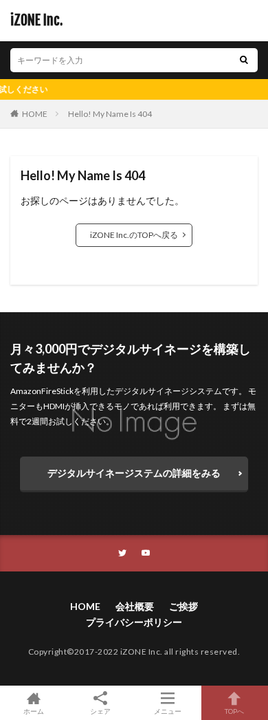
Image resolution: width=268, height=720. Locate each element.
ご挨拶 (183, 606)
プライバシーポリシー (134, 622)
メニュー (167, 710)
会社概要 (134, 606)
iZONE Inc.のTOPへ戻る (134, 235)
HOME (34, 114)
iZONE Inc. (36, 21)
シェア (100, 711)
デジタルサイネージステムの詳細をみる (134, 473)
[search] (244, 60)
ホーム (33, 710)
